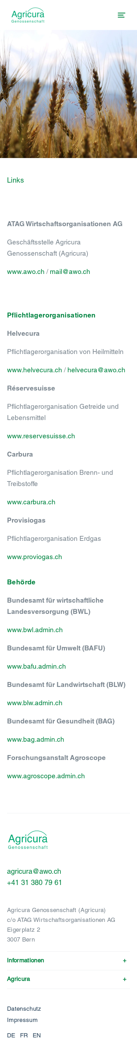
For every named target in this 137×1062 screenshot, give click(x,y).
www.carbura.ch (31, 502)
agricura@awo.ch (34, 871)
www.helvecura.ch (34, 370)
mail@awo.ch (70, 271)
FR (24, 1035)
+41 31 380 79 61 (34, 882)
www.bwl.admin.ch (35, 630)
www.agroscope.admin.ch (46, 776)
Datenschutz (24, 1008)
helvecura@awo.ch (96, 370)
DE (11, 1035)
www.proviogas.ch (34, 556)
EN (37, 1035)
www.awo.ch (26, 271)
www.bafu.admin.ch (36, 666)
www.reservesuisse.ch (41, 436)
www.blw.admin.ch (35, 703)
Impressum (22, 1019)
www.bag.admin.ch (35, 739)
